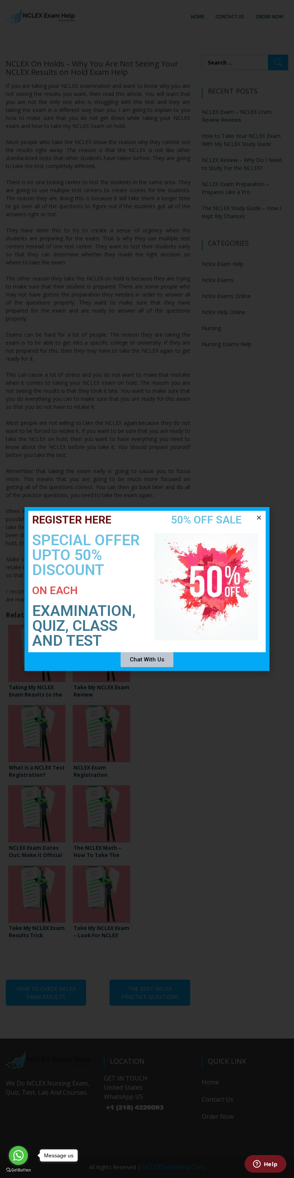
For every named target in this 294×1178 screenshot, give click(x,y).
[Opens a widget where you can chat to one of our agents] (265, 1164)
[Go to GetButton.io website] (18, 1170)
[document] (147, 589)
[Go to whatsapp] (18, 1155)
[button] (259, 517)
